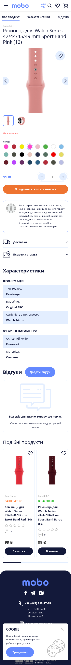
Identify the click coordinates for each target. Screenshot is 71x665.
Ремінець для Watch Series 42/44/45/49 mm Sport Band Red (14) (18, 513)
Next (65, 81)
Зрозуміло (20, 652)
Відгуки (64, 17)
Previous (6, 81)
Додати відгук (40, 372)
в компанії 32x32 (43, 662)
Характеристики (38, 17)
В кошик (19, 551)
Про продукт (11, 17)
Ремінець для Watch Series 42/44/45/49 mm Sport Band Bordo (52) (50, 515)
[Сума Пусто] (65, 5)
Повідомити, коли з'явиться (35, 189)
